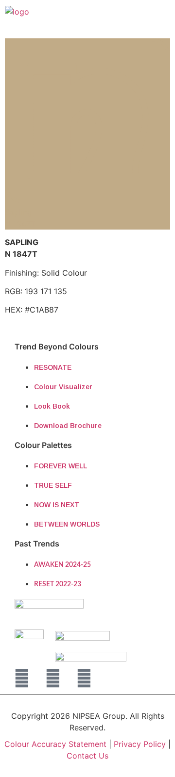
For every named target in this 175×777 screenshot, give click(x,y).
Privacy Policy (141, 744)
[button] (152, 16)
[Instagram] (53, 678)
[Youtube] (84, 678)
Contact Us (87, 755)
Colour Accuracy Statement (55, 744)
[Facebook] (21, 678)
